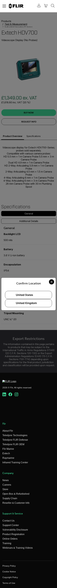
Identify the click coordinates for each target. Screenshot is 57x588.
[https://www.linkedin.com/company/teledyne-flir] (4, 394)
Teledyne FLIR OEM (13, 444)
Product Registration (13, 534)
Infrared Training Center (15, 462)
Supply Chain (9, 498)
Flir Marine (8, 449)
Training (6, 543)
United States (24, 294)
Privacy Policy (9, 566)
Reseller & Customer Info (15, 503)
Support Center (10, 525)
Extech (6, 453)
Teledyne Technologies (14, 435)
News (5, 480)
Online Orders (9, 538)
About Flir (7, 431)
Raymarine (8, 458)
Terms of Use (8, 583)
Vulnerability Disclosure (15, 529)
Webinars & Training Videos (17, 548)
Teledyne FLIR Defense (15, 440)
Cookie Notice (9, 571)
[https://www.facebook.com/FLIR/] (10, 394)
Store (5, 489)
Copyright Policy (10, 577)
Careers (6, 484)
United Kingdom (26, 303)
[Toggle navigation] (4, 6)
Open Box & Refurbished (15, 494)
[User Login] (37, 6)
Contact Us (8, 520)
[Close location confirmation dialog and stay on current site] (51, 281)
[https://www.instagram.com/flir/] (16, 394)
